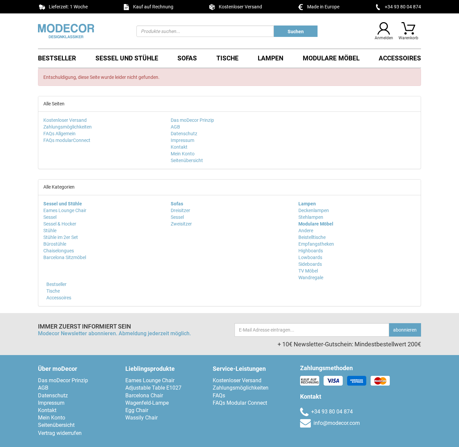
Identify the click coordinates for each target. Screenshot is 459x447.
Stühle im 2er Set (60, 237)
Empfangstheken (316, 244)
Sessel (49, 217)
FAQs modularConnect (66, 140)
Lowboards (310, 257)
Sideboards (310, 264)
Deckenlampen (313, 210)
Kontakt (179, 147)
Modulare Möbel (331, 58)
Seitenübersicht (187, 160)
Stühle (49, 230)
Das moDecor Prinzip (192, 120)
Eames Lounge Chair (64, 210)
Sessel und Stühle (126, 58)
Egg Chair (136, 410)
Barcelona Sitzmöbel (64, 257)
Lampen (270, 58)
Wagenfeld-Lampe (147, 403)
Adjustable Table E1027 (153, 388)
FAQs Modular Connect (240, 403)
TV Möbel (308, 271)
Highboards (310, 250)
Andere (305, 230)
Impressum (182, 140)
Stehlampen (310, 217)
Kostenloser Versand (65, 120)
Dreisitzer (180, 210)
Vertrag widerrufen (60, 433)
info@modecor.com (337, 423)
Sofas (187, 58)
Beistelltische (312, 237)
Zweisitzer (181, 224)
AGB (175, 127)
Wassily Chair (141, 417)
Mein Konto (183, 153)
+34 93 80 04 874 (403, 6)
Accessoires (400, 58)
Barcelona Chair (144, 395)
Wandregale (310, 277)
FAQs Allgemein (59, 133)
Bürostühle (54, 244)
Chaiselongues (58, 250)
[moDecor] (82, 31)
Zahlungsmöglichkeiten (67, 127)
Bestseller (57, 58)
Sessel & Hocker (59, 224)
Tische (227, 58)
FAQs (219, 395)
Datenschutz (184, 133)
